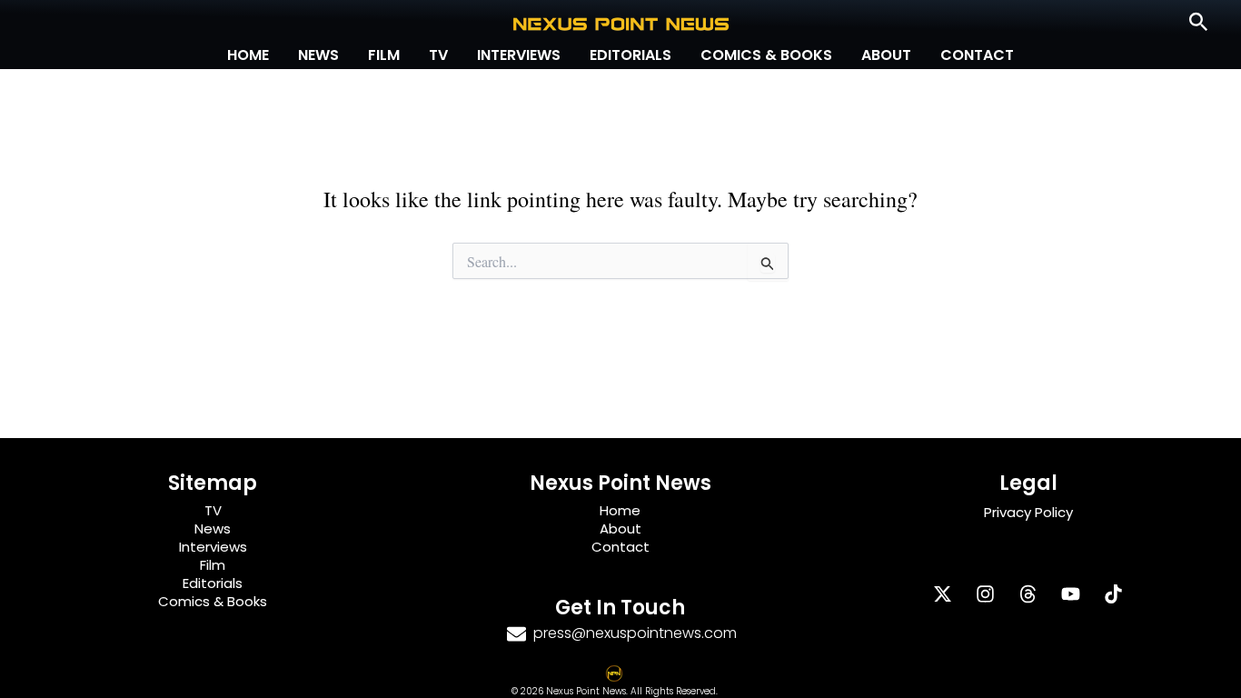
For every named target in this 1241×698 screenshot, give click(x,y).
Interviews (519, 55)
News (318, 55)
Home (248, 55)
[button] (1198, 22)
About (886, 55)
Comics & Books (766, 55)
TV (438, 55)
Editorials (630, 55)
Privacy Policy (1028, 512)
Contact (977, 55)
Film (384, 55)
